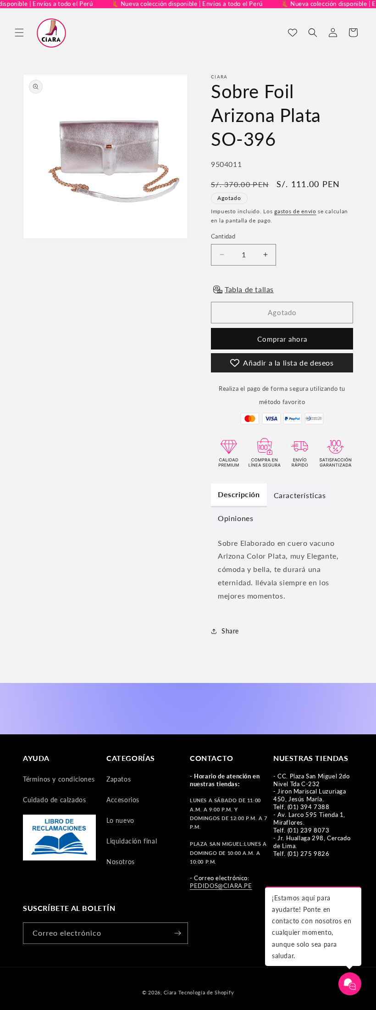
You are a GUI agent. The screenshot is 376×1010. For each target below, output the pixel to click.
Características (300, 495)
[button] (19, 32)
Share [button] (230, 631)
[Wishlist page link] (292, 32)
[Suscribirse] (177, 933)
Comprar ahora (282, 339)
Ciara (170, 992)
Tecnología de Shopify (206, 992)
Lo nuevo (120, 820)
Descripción (239, 494)
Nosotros (120, 862)
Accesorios (122, 800)
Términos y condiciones (58, 779)
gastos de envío (295, 211)
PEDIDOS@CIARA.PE (221, 885)
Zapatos (118, 779)
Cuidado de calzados (54, 800)
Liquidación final (131, 841)
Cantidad (223, 236)
